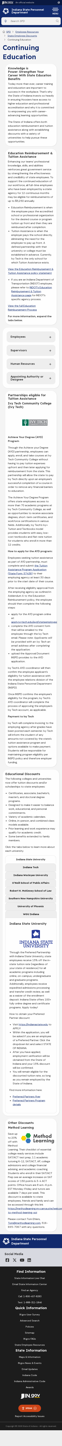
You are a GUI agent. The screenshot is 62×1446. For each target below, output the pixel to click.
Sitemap (29, 1332)
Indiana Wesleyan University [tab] (30, 875)
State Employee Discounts (22, 35)
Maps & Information (30, 1357)
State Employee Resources (30, 1344)
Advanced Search (30, 1320)
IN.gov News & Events (29, 1363)
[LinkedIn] (29, 1260)
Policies (30, 1326)
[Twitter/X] (14, 1260)
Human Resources (23, 363)
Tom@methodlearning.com (24, 1223)
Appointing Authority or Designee (27, 378)
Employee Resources (27, 31)
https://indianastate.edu (33, 1024)
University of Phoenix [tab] (31, 906)
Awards (30, 1387)
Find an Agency (29, 1290)
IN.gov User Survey (30, 1314)
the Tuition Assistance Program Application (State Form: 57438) (27, 569)
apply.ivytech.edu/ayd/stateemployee (34, 622)
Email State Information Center (29, 1284)
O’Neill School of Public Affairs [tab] (30, 882)
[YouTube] (21, 1260)
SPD (8, 31)
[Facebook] (7, 1260)
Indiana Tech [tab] (31, 867)
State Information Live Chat (29, 1278)
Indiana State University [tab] (30, 859)
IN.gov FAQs (29, 1338)
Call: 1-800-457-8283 (29, 1296)
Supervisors (19, 350)
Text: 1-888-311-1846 (30, 1302)
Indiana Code (29, 1375)
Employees (18, 336)
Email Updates (30, 1369)
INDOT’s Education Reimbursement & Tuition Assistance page (31, 291)
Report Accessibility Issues (29, 1416)
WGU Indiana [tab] (31, 914)
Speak (29, 1408)
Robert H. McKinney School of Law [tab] (31, 890)
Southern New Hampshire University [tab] (31, 898)
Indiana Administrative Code (29, 1381)
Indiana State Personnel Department (28, 11)
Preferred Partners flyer (26, 1096)
